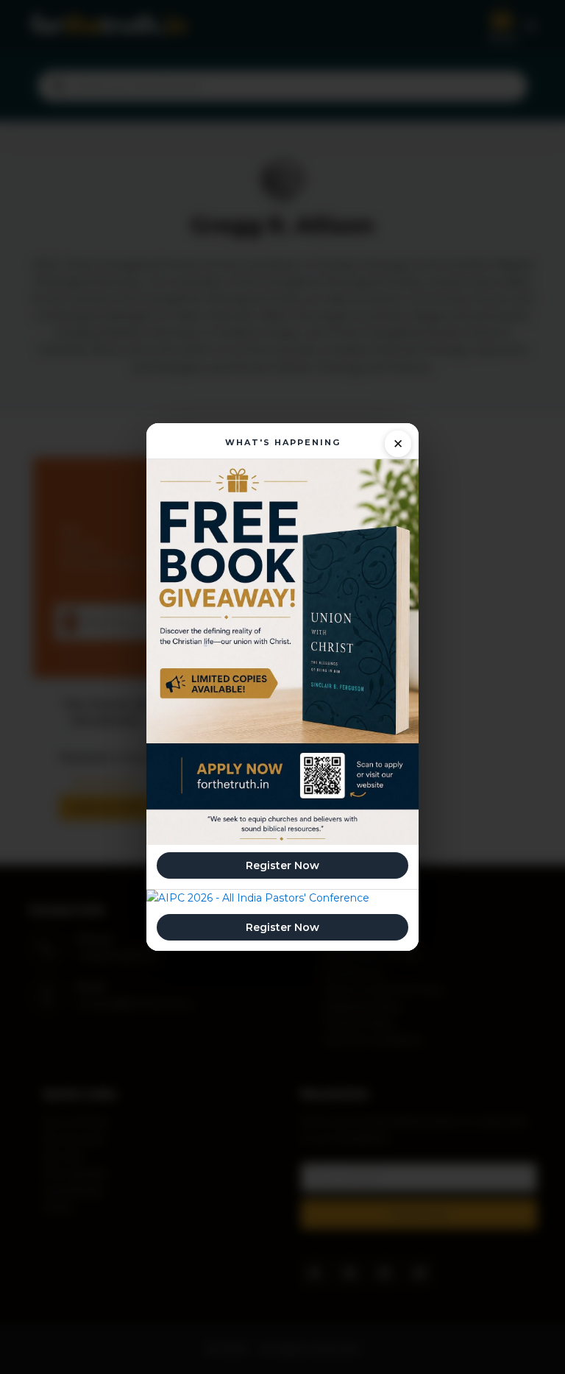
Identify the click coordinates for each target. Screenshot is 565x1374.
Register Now (282, 865)
